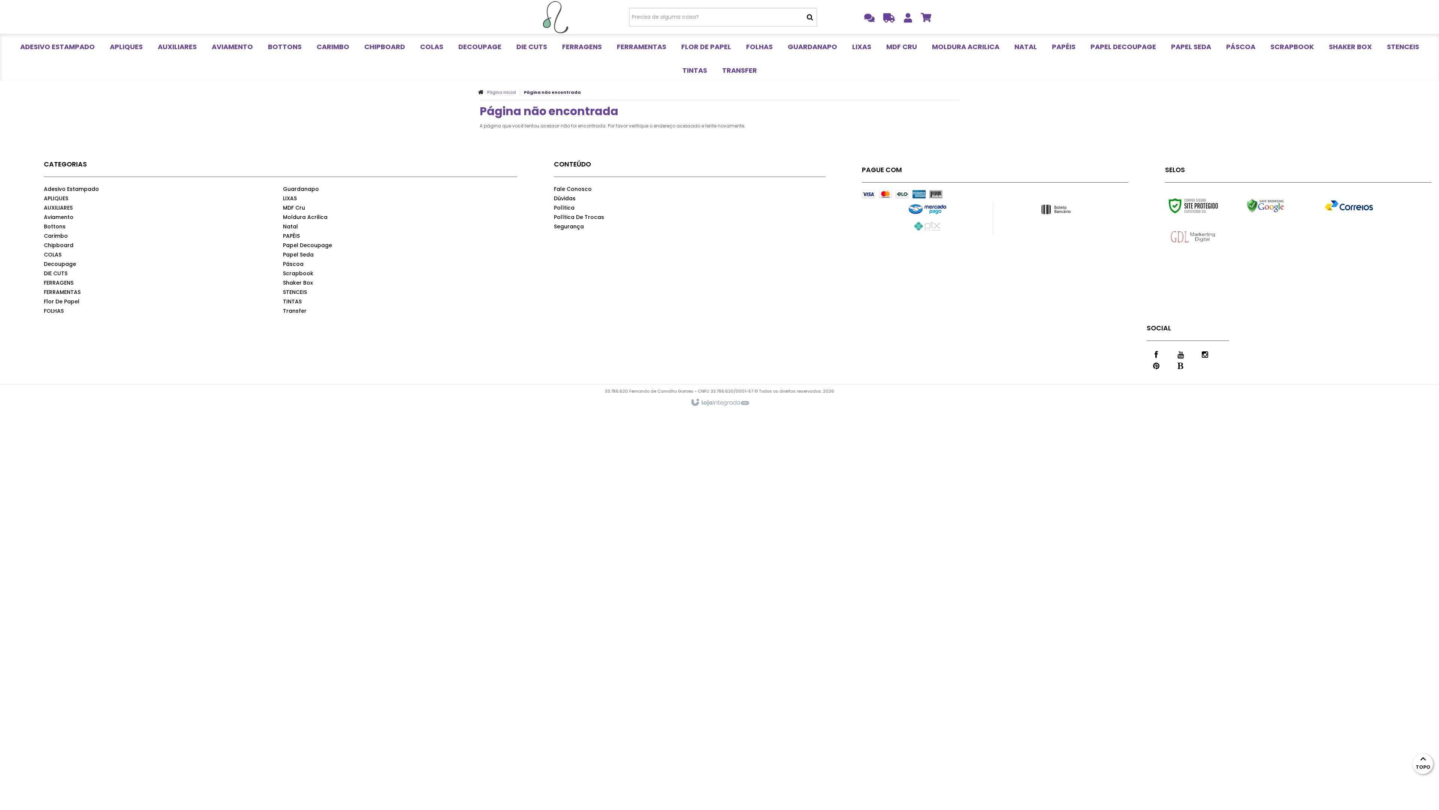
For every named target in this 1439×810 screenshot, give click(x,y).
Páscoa (293, 264)
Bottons (55, 226)
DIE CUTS (55, 273)
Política (564, 208)
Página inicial (501, 92)
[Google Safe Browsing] (1281, 205)
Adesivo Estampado (71, 189)
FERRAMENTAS (62, 292)
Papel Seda (298, 254)
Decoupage (60, 264)
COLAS (52, 254)
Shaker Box (298, 282)
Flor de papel (61, 301)
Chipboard (58, 245)
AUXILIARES (58, 208)
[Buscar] (810, 17)
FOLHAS (54, 311)
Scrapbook (298, 273)
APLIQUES (56, 198)
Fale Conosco (573, 189)
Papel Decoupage (307, 245)
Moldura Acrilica (305, 217)
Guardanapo (301, 189)
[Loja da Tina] (555, 17)
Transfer (295, 311)
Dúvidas (565, 198)
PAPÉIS (291, 236)
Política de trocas (579, 217)
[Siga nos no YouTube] (1180, 354)
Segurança (569, 226)
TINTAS (292, 301)
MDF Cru (294, 208)
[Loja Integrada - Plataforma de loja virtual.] (720, 403)
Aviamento (58, 217)
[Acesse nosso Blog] (1180, 365)
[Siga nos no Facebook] (1156, 354)
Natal (290, 226)
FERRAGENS (58, 282)
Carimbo (56, 236)
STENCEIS (295, 292)
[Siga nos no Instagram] (1204, 354)
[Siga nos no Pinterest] (1156, 365)
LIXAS (290, 198)
